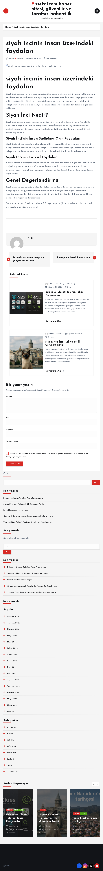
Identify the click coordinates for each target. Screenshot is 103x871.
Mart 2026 (11, 642)
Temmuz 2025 (13, 686)
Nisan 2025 (12, 705)
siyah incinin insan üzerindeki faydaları (32, 27)
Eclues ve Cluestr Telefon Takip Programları (23, 498)
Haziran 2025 (13, 693)
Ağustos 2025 (13, 680)
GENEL (20, 59)
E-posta (10, 429)
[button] (94, 784)
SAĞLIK (10, 759)
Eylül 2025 (11, 674)
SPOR (9, 765)
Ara (5, 473)
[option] (18, 813)
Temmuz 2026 (13, 623)
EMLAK (10, 734)
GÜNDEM (11, 746)
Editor (11, 59)
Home (8, 27)
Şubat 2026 (12, 648)
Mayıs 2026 (12, 636)
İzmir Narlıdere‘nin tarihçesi (15, 510)
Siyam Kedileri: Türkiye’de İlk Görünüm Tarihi (23, 504)
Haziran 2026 (13, 629)
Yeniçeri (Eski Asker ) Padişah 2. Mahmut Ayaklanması (27, 522)
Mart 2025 (11, 711)
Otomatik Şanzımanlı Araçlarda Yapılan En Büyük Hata (28, 516)
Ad (8, 418)
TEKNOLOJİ (70, 284)
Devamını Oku (53, 321)
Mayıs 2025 (12, 699)
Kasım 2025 (12, 661)
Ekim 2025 (11, 667)
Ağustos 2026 (13, 616)
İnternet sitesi (12, 442)
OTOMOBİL (12, 753)
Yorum (9, 396)
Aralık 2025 (12, 655)
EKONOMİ (11, 727)
